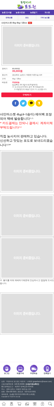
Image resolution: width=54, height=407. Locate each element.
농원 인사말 (6, 12)
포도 (27, 18)
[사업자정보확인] (32, 384)
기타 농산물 (45, 18)
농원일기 (33, 12)
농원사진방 (20, 12)
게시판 (47, 12)
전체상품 (9, 18)
